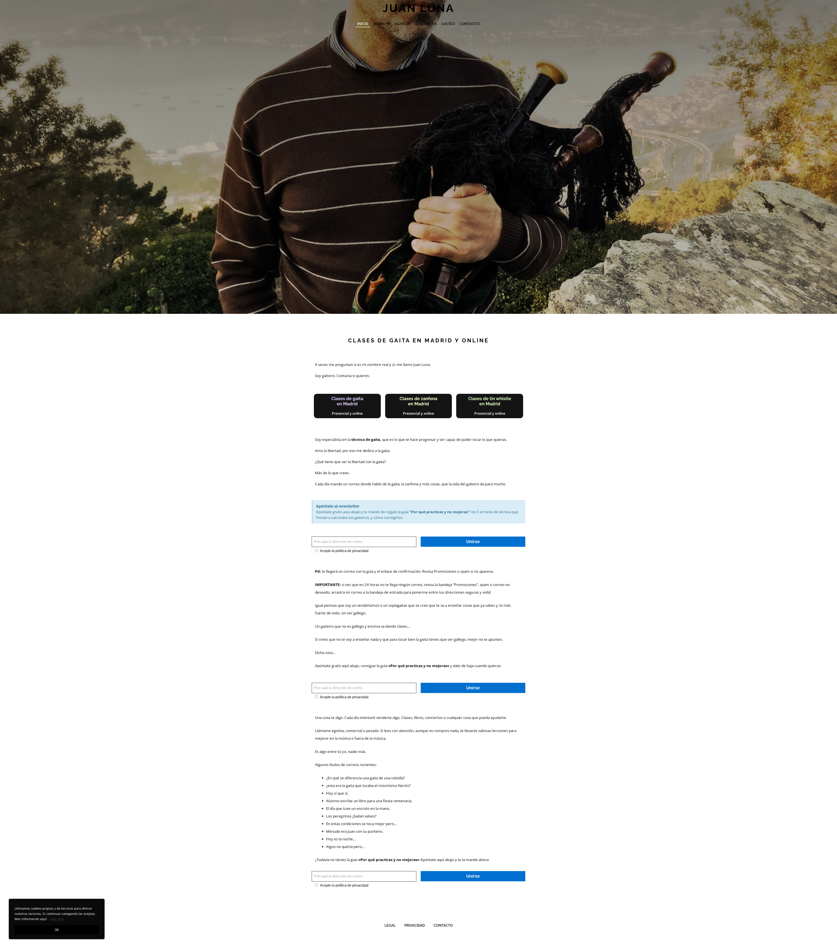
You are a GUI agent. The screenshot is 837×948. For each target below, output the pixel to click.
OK (57, 930)
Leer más (57, 919)
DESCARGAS (426, 24)
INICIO (362, 24)
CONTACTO (469, 24)
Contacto (443, 925)
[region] (57, 919)
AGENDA (402, 24)
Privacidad (414, 925)
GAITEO (448, 24)
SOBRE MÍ (381, 24)
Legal (390, 925)
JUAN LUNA (418, 8)
